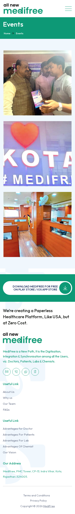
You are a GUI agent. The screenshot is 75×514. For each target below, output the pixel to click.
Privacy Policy (38, 500)
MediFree (49, 506)
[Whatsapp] (25, 372)
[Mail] (7, 372)
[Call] (16, 372)
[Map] (35, 372)
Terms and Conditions (36, 495)
